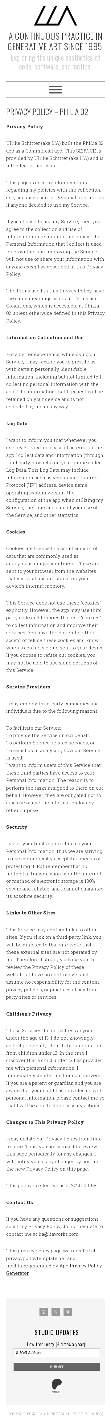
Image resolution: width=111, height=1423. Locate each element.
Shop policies (87, 1413)
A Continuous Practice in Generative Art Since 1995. (55, 41)
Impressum (57, 1413)
